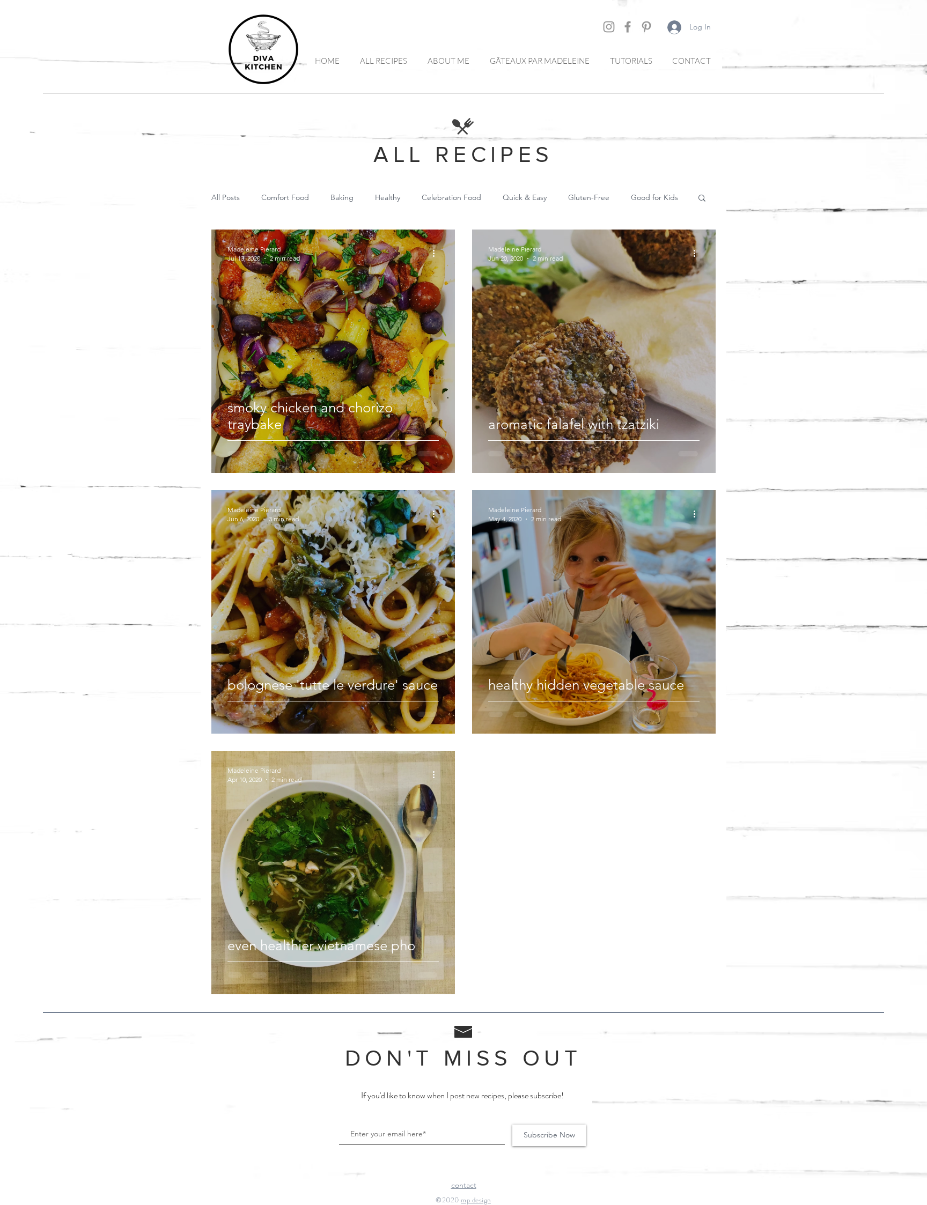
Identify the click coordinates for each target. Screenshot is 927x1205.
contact (463, 1185)
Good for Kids (654, 197)
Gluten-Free (588, 197)
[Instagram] (608, 26)
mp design (476, 1200)
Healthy (387, 197)
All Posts (225, 197)
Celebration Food (451, 197)
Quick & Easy (525, 197)
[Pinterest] (646, 26)
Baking (342, 197)
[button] (702, 198)
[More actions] (437, 253)
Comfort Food (285, 197)
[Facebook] (627, 26)
